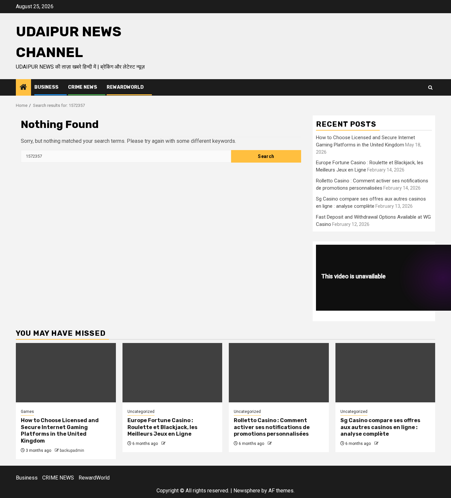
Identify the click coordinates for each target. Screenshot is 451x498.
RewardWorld (125, 87)
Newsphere (246, 490)
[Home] (23, 87)
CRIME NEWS (82, 87)
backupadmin (72, 450)
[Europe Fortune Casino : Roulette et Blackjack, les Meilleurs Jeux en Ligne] (172, 372)
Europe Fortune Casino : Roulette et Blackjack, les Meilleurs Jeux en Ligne (162, 427)
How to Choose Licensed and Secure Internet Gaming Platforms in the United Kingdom (60, 430)
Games (27, 411)
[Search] (430, 87)
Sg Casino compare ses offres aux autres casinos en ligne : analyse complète (380, 427)
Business (46, 87)
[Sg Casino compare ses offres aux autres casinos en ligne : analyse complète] (385, 372)
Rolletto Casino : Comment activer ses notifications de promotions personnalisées (272, 427)
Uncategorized (141, 411)
